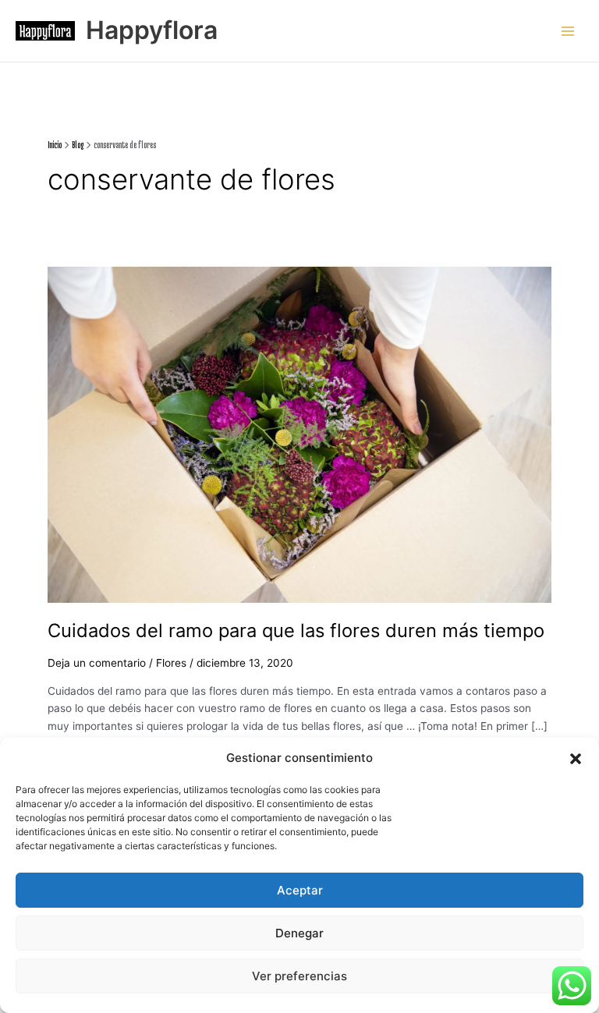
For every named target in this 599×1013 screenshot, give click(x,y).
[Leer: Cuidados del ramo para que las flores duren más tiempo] (299, 433)
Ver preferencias (299, 976)
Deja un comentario (97, 663)
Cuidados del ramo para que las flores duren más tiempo (296, 630)
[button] (575, 759)
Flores (171, 663)
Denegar (299, 933)
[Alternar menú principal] (568, 31)
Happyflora (152, 30)
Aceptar (300, 890)
